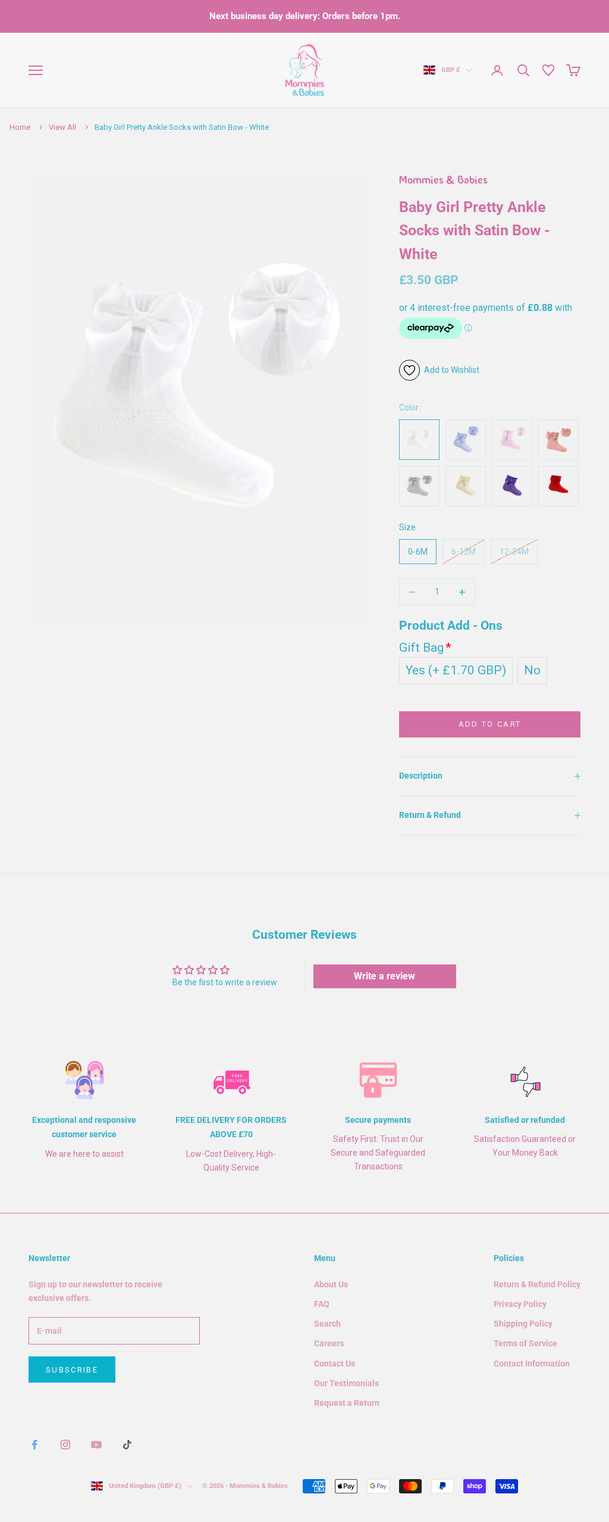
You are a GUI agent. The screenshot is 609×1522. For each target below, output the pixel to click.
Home (20, 127)
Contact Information (532, 1363)
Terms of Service (525, 1343)
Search (327, 1323)
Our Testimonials (346, 1383)
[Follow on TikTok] (127, 1445)
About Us (331, 1284)
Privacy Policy (520, 1304)
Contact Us (334, 1363)
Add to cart (490, 724)
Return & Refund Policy (537, 1284)
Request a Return (346, 1403)
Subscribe (72, 1369)
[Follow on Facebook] (34, 1445)
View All (62, 127)
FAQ (321, 1304)
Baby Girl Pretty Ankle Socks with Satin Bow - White (182, 127)
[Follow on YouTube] (96, 1445)
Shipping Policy (523, 1323)
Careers (329, 1343)
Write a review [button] (384, 976)
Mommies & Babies (443, 181)
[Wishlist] (548, 70)
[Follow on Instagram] (65, 1445)
